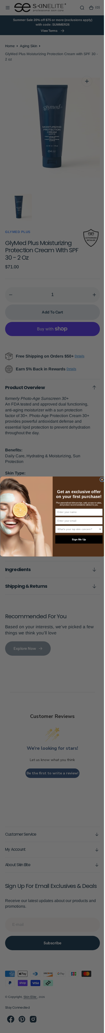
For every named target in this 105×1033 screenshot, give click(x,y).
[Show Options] (98, 529)
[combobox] (76, 529)
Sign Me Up (77, 539)
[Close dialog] (100, 480)
